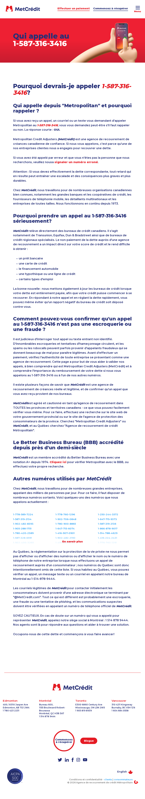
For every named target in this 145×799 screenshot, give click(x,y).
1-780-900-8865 (66, 523)
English (122, 771)
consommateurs (123, 779)
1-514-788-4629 (107, 533)
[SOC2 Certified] (15, 776)
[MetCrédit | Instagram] (78, 760)
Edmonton (10, 700)
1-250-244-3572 (108, 514)
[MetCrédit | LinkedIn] (66, 760)
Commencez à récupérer (110, 8)
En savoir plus (72, 541)
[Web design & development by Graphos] (136, 782)
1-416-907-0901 (65, 533)
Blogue (89, 740)
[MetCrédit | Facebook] (72, 760)
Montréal (45, 700)
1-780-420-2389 (23, 533)
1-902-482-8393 (23, 523)
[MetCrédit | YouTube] (85, 760)
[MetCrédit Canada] (10, 8)
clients (108, 779)
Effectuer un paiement (73, 8)
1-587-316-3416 (40, 43)
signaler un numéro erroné (76, 162)
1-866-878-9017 (107, 528)
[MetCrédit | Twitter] (59, 760)
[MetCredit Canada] (72, 687)
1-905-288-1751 (22, 528)
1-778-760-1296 (65, 514)
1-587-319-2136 (107, 523)
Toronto (80, 700)
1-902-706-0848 (66, 519)
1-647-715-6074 (65, 528)
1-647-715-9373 (107, 519)
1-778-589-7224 (23, 514)
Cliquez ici (58, 462)
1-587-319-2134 (22, 519)
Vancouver (119, 700)
